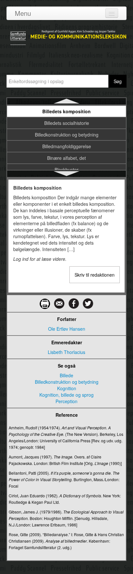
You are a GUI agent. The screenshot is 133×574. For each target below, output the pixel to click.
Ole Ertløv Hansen (66, 329)
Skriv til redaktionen (95, 274)
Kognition (66, 388)
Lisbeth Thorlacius (66, 352)
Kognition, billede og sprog (66, 395)
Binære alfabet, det (66, 158)
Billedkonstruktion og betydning (66, 134)
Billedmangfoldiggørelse (66, 146)
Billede (66, 375)
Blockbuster (66, 169)
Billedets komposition (66, 111)
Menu (23, 13)
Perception (66, 401)
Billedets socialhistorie (66, 123)
